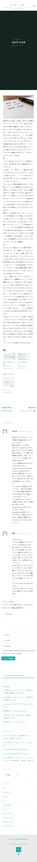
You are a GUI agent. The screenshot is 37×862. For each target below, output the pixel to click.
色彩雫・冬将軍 (16, 121)
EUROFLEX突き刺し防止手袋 (12, 749)
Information (6, 792)
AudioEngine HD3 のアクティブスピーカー (16, 704)
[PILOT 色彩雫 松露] (9, 356)
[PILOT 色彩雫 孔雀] (24, 356)
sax (4, 809)
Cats (4, 788)
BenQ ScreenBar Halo (9, 735)
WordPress (25, 839)
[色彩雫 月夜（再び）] (10, 384)
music (5, 796)
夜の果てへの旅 (17, 5)
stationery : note (8, 817)
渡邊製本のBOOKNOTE (11, 144)
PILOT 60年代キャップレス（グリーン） (15, 742)
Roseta (18, 839)
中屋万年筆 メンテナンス (11, 722)
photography (7, 805)
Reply (31, 433)
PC (4, 801)
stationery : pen (8, 826)
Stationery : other (8, 822)
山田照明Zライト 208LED (11, 711)
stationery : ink (18, 39)
